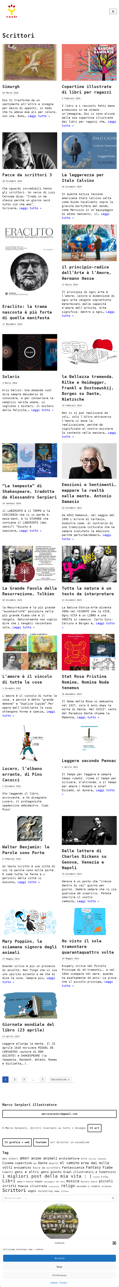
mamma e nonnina (25, 1182)
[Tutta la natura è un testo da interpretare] (89, 564)
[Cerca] (113, 1198)
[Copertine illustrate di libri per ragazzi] (89, 62)
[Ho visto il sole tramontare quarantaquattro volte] (89, 921)
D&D (35, 1164)
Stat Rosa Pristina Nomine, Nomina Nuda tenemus (85, 682)
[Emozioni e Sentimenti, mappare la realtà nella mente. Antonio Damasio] (89, 461)
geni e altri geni (32, 1172)
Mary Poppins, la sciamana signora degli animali (29, 947)
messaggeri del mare (54, 1182)
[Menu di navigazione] (113, 11)
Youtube (41, 1142)
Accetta (59, 1258)
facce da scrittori (46, 1167)
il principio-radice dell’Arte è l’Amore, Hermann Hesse (86, 273)
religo (68, 1186)
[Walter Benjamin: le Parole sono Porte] (29, 828)
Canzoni (102, 1159)
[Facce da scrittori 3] (29, 150)
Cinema (7, 1163)
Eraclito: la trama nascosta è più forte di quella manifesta (27, 312)
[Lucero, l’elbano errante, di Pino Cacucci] (29, 743)
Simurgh (11, 86)
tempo (57, 1191)
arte (84, 1158)
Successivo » (60, 1079)
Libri (8, 1180)
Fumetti (7, 1172)
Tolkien (65, 1191)
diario (53, 1163)
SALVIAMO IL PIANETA (88, 1186)
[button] (114, 1243)
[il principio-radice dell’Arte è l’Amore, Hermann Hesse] (89, 243)
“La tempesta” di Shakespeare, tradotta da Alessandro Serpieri (29, 492)
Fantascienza (73, 1167)
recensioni (53, 1187)
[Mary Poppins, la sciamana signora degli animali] (29, 921)
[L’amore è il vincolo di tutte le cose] (29, 652)
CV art (94, 1128)
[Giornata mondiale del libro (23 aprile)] (29, 1005)
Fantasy (93, 1167)
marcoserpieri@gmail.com (59, 1113)
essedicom (82, 1142)
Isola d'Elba (100, 1177)
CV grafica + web (17, 1142)
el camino (69, 1163)
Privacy (63, 1282)
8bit (4, 1158)
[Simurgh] (29, 62)
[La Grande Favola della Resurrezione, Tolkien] (29, 564)
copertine (23, 1163)
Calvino (92, 1159)
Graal (67, 1172)
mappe (39, 1181)
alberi (13, 1158)
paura (94, 1181)
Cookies (54, 1282)
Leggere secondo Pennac (89, 760)
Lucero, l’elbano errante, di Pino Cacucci (22, 774)
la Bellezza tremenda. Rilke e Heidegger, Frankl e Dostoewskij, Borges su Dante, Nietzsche (88, 388)
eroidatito (22, 1167)
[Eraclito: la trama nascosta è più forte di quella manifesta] (29, 263)
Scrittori (14, 1190)
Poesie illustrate (32, 1186)
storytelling (45, 1191)
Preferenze (59, 1275)
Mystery (85, 1181)
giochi (56, 1172)
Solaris (11, 376)
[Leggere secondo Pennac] (89, 739)
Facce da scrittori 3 (27, 175)
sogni (32, 1190)
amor (25, 1158)
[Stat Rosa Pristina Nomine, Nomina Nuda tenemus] (89, 652)
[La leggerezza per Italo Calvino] (89, 150)
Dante (42, 1163)
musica (72, 1181)
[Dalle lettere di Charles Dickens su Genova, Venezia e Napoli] (89, 830)
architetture (69, 1158)
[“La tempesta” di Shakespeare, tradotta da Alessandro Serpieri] (29, 461)
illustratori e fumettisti (94, 1172)
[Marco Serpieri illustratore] (11, 11)
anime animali (44, 1158)
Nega (59, 1266)
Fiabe (108, 1167)
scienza (106, 1186)
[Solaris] (29, 352)
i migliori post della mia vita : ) (47, 1176)
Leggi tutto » (39, 116)
